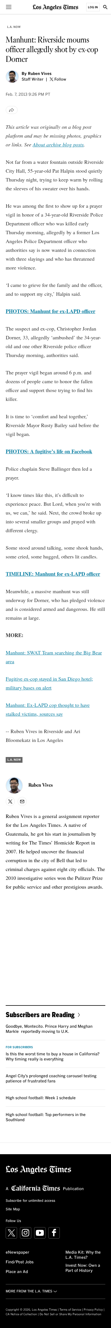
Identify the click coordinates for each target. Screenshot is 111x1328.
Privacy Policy (93, 1309)
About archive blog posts (58, 144)
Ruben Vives (40, 74)
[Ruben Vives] (12, 76)
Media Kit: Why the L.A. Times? (83, 1255)
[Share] (12, 110)
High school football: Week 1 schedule (41, 1098)
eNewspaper (17, 1252)
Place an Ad (17, 1272)
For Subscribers (19, 1047)
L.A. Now (13, 27)
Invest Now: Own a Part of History (82, 1268)
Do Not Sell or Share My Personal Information (70, 1314)
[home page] (55, 7)
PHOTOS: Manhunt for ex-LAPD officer (50, 311)
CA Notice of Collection (21, 1314)
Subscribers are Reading (40, 1014)
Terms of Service (70, 1309)
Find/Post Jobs (20, 1262)
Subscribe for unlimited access (30, 1201)
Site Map (13, 1209)
